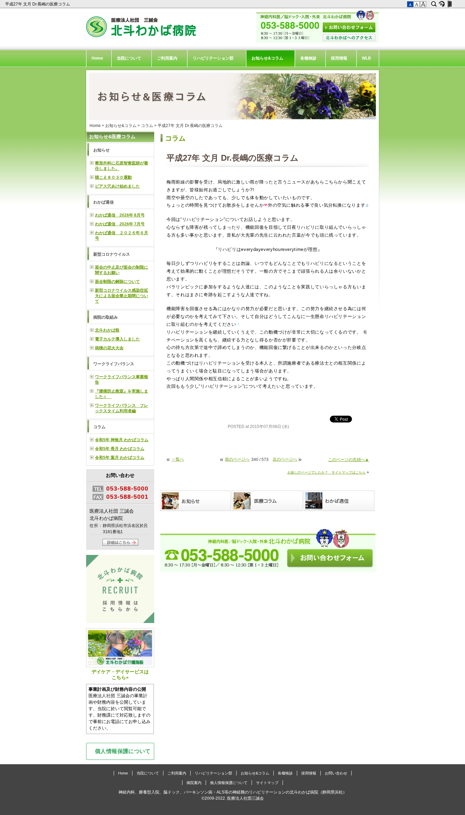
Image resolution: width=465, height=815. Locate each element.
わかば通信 (103, 202)
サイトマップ (267, 783)
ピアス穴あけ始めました (117, 186)
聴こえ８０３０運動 (113, 177)
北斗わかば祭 (107, 330)
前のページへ (237, 459)
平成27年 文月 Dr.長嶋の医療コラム (38, 4)
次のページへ (285, 459)
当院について (129, 58)
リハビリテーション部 (213, 58)
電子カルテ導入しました (117, 339)
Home (97, 58)
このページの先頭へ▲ (348, 459)
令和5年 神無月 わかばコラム (121, 439)
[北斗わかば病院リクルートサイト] (120, 590)
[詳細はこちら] (120, 544)
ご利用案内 (167, 58)
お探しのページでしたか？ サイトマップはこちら (326, 472)
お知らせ (101, 150)
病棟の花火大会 (109, 348)
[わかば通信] (339, 501)
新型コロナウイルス (111, 254)
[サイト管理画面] (449, 4)
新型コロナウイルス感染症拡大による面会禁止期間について (121, 296)
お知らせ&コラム (267, 58)
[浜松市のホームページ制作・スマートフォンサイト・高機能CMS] (442, 4)
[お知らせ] (196, 501)
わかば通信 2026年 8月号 (120, 215)
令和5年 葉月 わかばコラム (119, 457)
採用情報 (339, 58)
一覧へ (178, 459)
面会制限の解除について (117, 281)
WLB (366, 58)
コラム (147, 125)
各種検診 (308, 58)
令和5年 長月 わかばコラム (119, 448)
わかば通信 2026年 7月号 (120, 224)
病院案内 (194, 783)
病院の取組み (105, 317)
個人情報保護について (123, 751)
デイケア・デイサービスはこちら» (120, 674)
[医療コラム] (268, 501)
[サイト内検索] (434, 4)
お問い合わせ (336, 773)
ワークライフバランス (113, 364)
